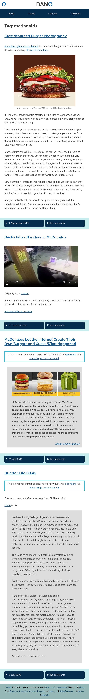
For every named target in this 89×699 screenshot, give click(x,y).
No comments (57, 223)
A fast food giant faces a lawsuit (21, 46)
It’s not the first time (37, 50)
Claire (7, 505)
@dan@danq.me (66, 691)
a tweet (25, 293)
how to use (50, 687)
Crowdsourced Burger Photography (35, 36)
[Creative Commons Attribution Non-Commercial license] (25, 687)
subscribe (45, 695)
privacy (81, 687)
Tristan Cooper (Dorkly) (67, 443)
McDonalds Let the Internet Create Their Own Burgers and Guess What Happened (40, 341)
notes (33, 691)
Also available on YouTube (18, 311)
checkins (24, 691)
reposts (41, 691)
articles (14, 691)
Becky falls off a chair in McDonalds (35, 237)
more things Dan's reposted (44, 358)
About (31, 13)
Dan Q (9, 687)
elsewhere (70, 354)
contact (81, 691)
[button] (44, 80)
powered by (62, 687)
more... (52, 691)
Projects (75, 13)
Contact (52, 13)
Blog (11, 13)
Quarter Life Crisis (20, 473)
